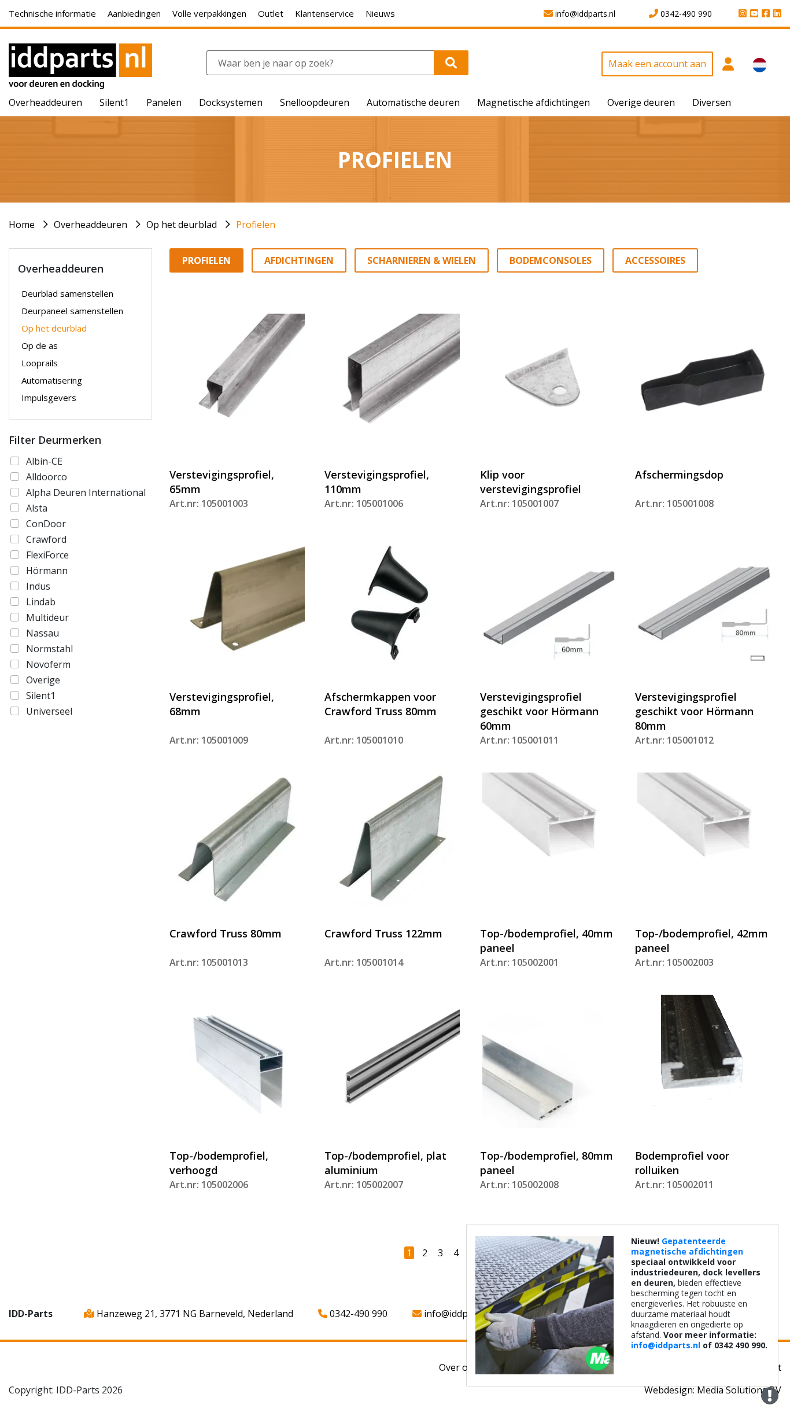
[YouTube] (752, 13)
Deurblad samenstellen (67, 293)
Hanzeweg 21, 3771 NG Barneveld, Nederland (193, 1313)
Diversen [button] (711, 102)
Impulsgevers (48, 397)
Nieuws (380, 13)
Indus (38, 586)
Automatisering (51, 380)
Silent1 (41, 695)
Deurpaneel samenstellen (72, 311)
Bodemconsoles (551, 260)
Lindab (41, 601)
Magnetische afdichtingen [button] (533, 102)
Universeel (49, 711)
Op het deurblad (181, 224)
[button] (728, 70)
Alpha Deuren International (86, 492)
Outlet (270, 13)
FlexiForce (47, 555)
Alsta (36, 508)
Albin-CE (44, 461)
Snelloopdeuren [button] (314, 102)
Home (22, 224)
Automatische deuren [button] (413, 102)
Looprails (39, 363)
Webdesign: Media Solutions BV (712, 1390)
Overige (43, 680)
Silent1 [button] (114, 102)
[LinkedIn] (775, 13)
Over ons (458, 1367)
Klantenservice (324, 13)
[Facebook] (764, 13)
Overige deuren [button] (641, 102)
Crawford (46, 539)
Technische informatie (52, 13)
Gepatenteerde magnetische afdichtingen (687, 1246)
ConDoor (46, 523)
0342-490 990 (357, 1313)
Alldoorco (46, 476)
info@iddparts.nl (458, 1313)
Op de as (39, 345)
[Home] (80, 65)
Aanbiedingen (134, 13)
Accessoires (655, 260)
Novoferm (48, 664)
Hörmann (47, 570)
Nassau (42, 633)
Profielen (255, 224)
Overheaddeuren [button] (45, 102)
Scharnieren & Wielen (421, 260)
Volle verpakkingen (209, 13)
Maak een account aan (657, 63)
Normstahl (49, 648)
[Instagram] (741, 13)
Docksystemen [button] (231, 102)
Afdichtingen (299, 260)
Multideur (47, 617)
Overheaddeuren (90, 224)
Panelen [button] (164, 102)
